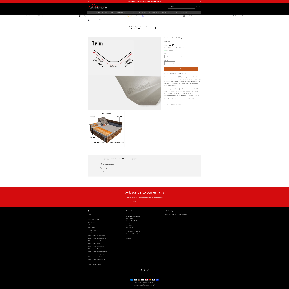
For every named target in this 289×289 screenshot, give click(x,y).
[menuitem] (89, 12)
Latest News (91, 233)
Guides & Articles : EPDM (94, 243)
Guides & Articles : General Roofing (96, 259)
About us (90, 217)
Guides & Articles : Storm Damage (96, 246)
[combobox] (181, 6)
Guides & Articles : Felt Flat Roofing (96, 235)
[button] (144, 164)
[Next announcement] (200, 1)
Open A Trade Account (93, 219)
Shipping (172, 47)
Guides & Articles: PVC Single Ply (96, 254)
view (143, 16)
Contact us (90, 214)
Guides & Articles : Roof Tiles (95, 248)
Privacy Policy (91, 227)
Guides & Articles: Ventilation (95, 262)
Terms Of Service (92, 230)
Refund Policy (91, 225)
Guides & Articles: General (94, 264)
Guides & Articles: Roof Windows (96, 256)
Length (165, 53)
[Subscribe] (156, 201)
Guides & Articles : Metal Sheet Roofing (97, 251)
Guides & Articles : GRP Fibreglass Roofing (98, 238)
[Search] (193, 6)
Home (91, 20)
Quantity (166, 60)
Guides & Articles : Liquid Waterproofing (97, 240)
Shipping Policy (92, 222)
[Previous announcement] (88, 1)
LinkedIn (128, 238)
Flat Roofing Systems (142, 282)
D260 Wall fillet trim (100, 20)
